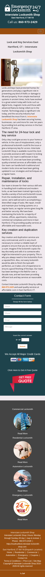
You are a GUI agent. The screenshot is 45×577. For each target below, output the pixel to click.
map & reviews (33, 538)
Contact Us (22, 558)
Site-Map (37, 561)
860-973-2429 (27, 22)
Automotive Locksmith (23, 466)
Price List (27, 561)
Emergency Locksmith (22, 495)
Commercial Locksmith (22, 409)
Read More (22, 433)
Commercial (32, 552)
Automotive (10, 555)
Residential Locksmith (22, 438)
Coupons (34, 555)
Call (23, 573)
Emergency (23, 555)
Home (9, 552)
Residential (19, 552)
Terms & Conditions (12, 561)
